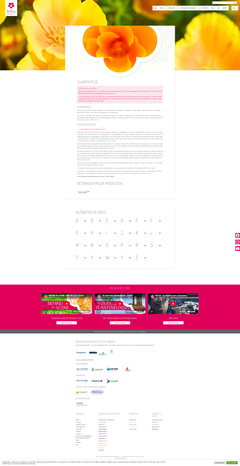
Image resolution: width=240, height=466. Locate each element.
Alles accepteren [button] (232, 462)
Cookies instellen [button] (219, 462)
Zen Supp (83, 192)
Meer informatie (66, 323)
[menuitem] (233, 8)
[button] (81, 220)
